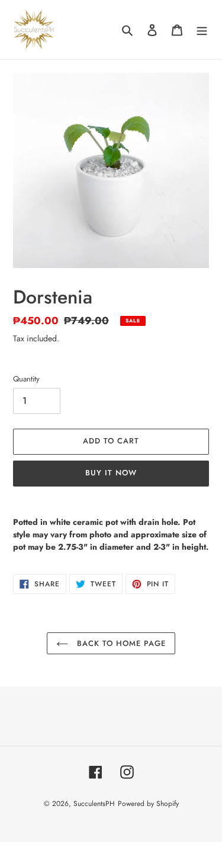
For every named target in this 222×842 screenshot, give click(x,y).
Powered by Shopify (148, 803)
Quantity (26, 378)
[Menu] (201, 30)
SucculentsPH (94, 803)
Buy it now (111, 472)
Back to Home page (120, 643)
